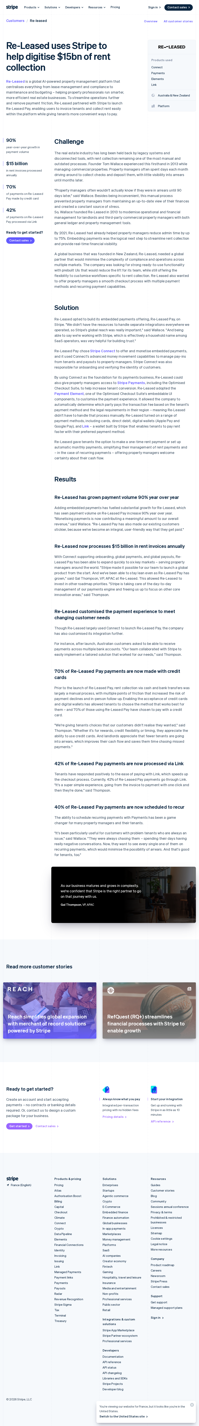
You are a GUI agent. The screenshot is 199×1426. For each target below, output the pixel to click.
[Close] (191, 1405)
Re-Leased (15, 81)
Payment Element (69, 393)
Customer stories (163, 1190)
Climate (59, 1218)
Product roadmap (162, 1265)
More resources (161, 1249)
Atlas (57, 1190)
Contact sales (177, 7)
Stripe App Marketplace (118, 1330)
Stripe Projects (113, 1384)
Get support (159, 1302)
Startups (108, 1190)
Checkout (61, 1212)
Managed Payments (67, 1272)
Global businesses (115, 1223)
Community (158, 1201)
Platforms (109, 1245)
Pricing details (113, 1117)
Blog (154, 1196)
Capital (59, 1207)
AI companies (112, 1256)
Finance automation (116, 1218)
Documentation (113, 1356)
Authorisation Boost (67, 1196)
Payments (61, 1283)
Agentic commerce (115, 1196)
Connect (60, 1223)
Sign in (153, 7)
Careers (156, 1270)
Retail (106, 1310)
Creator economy (114, 1261)
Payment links (63, 1277)
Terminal (60, 1315)
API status (109, 1367)
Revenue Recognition (68, 1299)
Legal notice (159, 1244)
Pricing (115, 7)
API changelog (112, 1373)
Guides (155, 1185)
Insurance (109, 1283)
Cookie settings (161, 1238)
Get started (18, 1126)
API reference (161, 1121)
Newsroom (158, 1276)
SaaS (106, 1250)
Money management (116, 1239)
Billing (58, 1201)
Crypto (59, 1228)
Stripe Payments (131, 382)
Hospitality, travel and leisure (122, 1277)
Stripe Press (159, 1281)
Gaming (108, 1272)
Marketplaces (112, 1234)
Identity (59, 1250)
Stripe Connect (102, 351)
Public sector (111, 1304)
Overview (150, 21)
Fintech (108, 1266)
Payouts (59, 1288)
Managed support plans (166, 1308)
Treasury (60, 1321)
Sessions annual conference (170, 1207)
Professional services (117, 1299)
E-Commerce (111, 1207)
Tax (56, 1310)
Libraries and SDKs (115, 1378)
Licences (157, 1228)
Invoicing (60, 1256)
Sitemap (156, 1233)
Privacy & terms (161, 1212)
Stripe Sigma (63, 1304)
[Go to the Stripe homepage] (11, 1178)
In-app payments (114, 1228)
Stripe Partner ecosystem (120, 1336)
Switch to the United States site (122, 1416)
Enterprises (110, 1185)
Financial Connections (69, 1245)
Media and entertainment (120, 1288)
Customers (15, 20)
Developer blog (113, 1389)
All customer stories (178, 21)
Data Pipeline (63, 1234)
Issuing (59, 1261)
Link (85, 426)
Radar (58, 1294)
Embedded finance (115, 1212)
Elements (60, 1239)
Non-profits (110, 1294)
